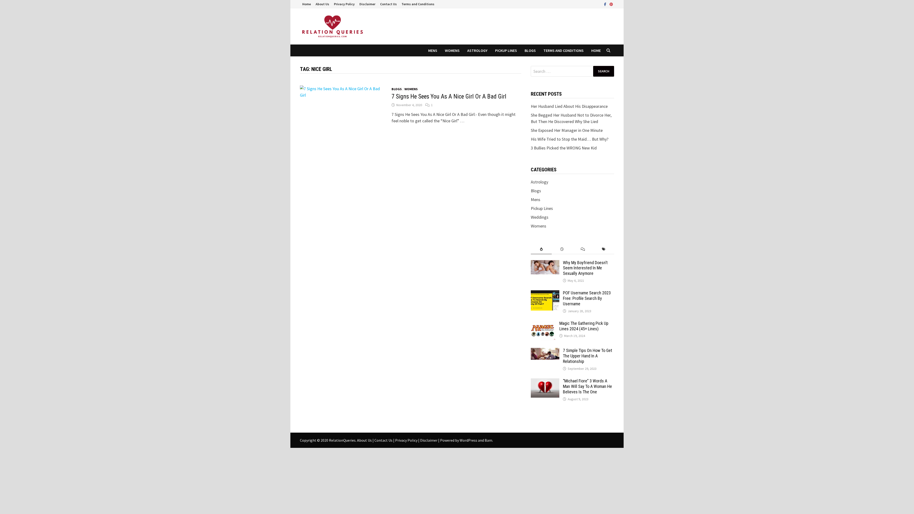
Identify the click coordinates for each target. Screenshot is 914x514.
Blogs (530, 50)
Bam (488, 440)
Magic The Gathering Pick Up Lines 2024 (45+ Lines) (583, 326)
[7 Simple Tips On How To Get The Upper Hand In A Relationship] (545, 351)
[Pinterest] (611, 4)
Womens (452, 50)
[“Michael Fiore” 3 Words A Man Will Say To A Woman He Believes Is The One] (545, 381)
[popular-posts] (541, 249)
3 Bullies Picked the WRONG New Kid (564, 148)
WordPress (468, 440)
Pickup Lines (506, 50)
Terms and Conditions (418, 4)
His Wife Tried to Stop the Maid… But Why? (569, 139)
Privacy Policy (344, 4)
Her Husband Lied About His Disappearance (569, 106)
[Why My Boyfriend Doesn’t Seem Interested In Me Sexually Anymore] (545, 263)
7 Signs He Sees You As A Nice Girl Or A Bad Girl (449, 96)
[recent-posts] (562, 249)
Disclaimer (367, 4)
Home (306, 4)
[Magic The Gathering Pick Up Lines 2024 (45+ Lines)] (543, 324)
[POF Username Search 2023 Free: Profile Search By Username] (545, 293)
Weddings (539, 217)
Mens (432, 50)
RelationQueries (342, 440)
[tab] (541, 249)
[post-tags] (603, 249)
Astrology (477, 50)
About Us (322, 4)
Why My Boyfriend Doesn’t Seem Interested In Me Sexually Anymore (585, 268)
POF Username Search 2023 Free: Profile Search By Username (587, 298)
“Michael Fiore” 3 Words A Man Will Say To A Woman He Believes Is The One (587, 386)
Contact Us (388, 4)
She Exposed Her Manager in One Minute (567, 130)
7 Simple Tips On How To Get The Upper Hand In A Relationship (587, 356)
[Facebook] (605, 4)
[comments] (582, 249)
